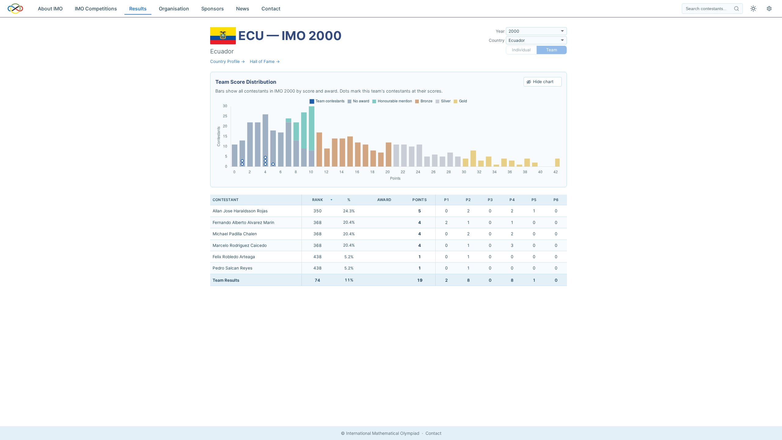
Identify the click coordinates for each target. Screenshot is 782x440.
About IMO (50, 9)
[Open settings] (769, 8)
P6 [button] (556, 199)
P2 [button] (468, 199)
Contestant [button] (226, 199)
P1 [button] (446, 199)
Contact (270, 9)
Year (500, 31)
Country (497, 40)
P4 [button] (512, 199)
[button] (317, 200)
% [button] (348, 199)
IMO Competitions (96, 9)
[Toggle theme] (753, 8)
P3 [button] (490, 199)
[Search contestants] (736, 8)
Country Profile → (227, 61)
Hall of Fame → (265, 61)
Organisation (174, 9)
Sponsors (212, 9)
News (242, 9)
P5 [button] (534, 199)
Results (138, 9)
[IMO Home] (15, 8)
